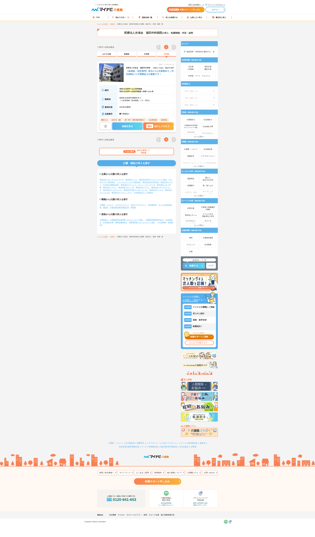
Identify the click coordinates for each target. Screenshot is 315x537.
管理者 (133, 207)
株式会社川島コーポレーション (136, 190)
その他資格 (162, 222)
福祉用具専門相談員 (168, 447)
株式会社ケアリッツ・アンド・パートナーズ (138, 185)
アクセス (121, 515)
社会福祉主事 (108, 222)
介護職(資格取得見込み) (154, 220)
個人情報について (174, 473)
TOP (98, 17)
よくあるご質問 (142, 473)
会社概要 (112, 515)
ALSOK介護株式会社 (111, 185)
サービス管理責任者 (149, 447)
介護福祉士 (104, 220)
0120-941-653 (124, 500)
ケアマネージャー (122, 205)
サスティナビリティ (134, 515)
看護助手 (140, 443)
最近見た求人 (221, 17)
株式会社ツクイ (132, 180)
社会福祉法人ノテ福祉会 (143, 193)
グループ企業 (154, 515)
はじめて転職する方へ (199, 343)
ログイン (215, 10)
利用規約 (158, 473)
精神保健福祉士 (121, 222)
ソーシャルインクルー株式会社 (129, 182)
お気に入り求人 (196, 17)
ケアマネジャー (153, 443)
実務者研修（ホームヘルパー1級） (142, 222)
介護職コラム (192, 473)
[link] (106, 54)
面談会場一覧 (147, 17)
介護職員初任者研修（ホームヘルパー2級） (127, 220)
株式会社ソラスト (110, 187)
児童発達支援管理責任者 (119, 207)
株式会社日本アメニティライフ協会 (153, 180)
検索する (193, 265)
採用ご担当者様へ (106, 473)
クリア (211, 266)
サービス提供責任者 (189, 443)
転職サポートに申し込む (185, 10)
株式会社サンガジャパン (112, 190)
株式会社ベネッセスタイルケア (112, 180)
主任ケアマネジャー (138, 205)
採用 (145, 515)
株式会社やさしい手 (126, 187)
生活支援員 (184, 447)
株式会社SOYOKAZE (151, 182)
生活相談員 (152, 205)
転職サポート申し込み (157, 481)
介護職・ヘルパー (106, 205)
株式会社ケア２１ (143, 187)
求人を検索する (172, 17)
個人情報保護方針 (168, 515)
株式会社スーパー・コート (122, 193)
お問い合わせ (209, 473)
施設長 (105, 207)
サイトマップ (125, 473)
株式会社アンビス (156, 190)
